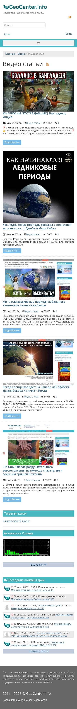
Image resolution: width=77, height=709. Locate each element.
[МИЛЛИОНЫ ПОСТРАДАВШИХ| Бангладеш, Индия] (38, 91)
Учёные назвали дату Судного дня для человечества (42, 616)
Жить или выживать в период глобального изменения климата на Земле (34, 303)
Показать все (37, 651)
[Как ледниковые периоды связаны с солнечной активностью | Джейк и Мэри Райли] (38, 187)
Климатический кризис (16, 521)
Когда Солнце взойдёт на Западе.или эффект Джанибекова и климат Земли (36, 389)
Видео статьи (33, 123)
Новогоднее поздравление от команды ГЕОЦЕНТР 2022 (37, 644)
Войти (69, 33)
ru (6, 34)
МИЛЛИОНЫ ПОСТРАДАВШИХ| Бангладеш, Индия (34, 115)
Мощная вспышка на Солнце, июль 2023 (32, 590)
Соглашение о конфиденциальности (25, 700)
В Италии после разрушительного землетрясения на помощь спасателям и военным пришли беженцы (32, 470)
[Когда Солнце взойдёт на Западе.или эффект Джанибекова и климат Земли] (38, 362)
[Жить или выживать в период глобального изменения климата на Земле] (38, 279)
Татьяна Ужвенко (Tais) (49, 605)
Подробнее (10, 142)
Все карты (37, 564)
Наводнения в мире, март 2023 (27, 608)
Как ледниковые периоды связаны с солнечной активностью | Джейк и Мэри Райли (37, 226)
